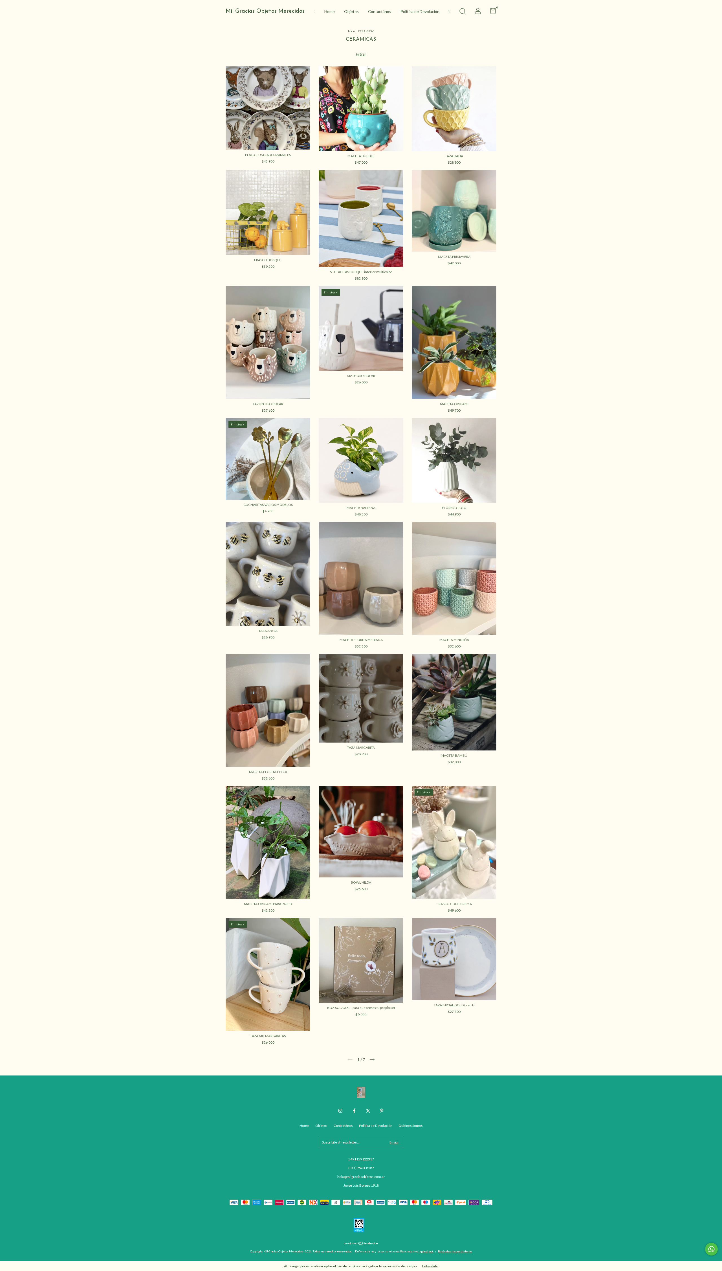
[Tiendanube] (361, 1243)
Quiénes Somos (411, 1125)
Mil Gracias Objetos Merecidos (265, 11)
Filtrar (361, 54)
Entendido (430, 1266)
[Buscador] (462, 12)
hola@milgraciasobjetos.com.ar (361, 1177)
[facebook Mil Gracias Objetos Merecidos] (354, 1110)
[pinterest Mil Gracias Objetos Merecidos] (381, 1110)
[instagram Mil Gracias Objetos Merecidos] (340, 1110)
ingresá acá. (426, 1251)
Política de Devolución (419, 11)
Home (329, 11)
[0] (490, 12)
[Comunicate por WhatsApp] (711, 1249)
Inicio (351, 31)
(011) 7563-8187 (361, 1168)
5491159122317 (361, 1159)
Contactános (379, 11)
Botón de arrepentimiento (455, 1251)
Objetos (351, 11)
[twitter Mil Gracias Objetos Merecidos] (368, 1110)
